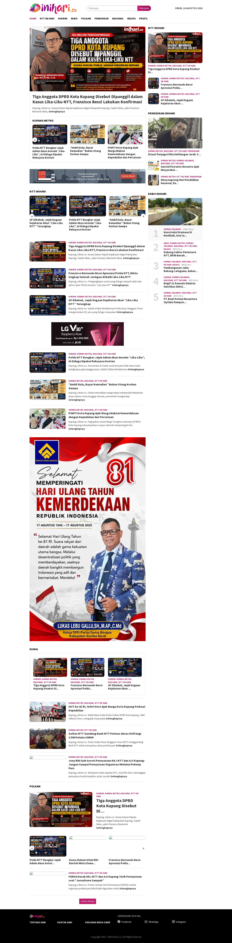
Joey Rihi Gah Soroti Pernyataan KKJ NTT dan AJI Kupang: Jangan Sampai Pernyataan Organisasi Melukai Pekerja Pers (107, 764)
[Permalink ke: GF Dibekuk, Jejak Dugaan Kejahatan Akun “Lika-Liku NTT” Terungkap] (125, 667)
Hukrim (72, 242)
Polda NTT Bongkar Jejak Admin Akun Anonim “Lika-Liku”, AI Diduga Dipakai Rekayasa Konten (48, 152)
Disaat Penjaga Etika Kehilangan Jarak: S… (174, 154)
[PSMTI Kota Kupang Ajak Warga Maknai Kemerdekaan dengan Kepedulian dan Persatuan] (125, 134)
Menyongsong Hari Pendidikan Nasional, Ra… (180, 181)
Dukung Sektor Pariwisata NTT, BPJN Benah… (180, 254)
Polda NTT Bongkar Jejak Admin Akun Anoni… (45, 861)
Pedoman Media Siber (97, 922)
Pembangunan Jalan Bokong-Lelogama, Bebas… (181, 269)
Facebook (126, 921)
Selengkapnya (57, 111)
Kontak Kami (64, 922)
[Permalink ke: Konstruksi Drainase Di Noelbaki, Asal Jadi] (175, 211)
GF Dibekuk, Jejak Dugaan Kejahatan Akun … (124, 687)
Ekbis (166, 243)
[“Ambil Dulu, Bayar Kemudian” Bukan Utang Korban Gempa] (87, 134)
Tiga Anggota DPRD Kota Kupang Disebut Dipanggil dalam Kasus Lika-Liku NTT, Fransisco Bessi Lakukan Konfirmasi (87, 99)
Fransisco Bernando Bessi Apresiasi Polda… (86, 687)
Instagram (181, 921)
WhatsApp (153, 921)
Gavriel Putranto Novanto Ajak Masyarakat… (180, 168)
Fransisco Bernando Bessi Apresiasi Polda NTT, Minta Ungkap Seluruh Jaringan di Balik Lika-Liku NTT (103, 275)
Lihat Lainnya (87, 901)
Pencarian (144, 8)
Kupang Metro (84, 242)
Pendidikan (193, 151)
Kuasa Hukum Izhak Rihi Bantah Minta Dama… (83, 861)
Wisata (167, 249)
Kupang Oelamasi (185, 160)
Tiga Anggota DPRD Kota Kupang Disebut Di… (48, 687)
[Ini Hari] (53, 8)
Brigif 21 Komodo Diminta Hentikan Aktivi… (179, 285)
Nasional (97, 242)
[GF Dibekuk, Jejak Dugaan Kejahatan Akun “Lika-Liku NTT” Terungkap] (48, 206)
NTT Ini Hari (109, 242)
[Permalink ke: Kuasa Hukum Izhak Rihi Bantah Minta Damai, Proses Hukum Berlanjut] (87, 846)
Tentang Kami (38, 922)
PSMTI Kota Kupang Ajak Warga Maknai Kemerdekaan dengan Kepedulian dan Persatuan (124, 152)
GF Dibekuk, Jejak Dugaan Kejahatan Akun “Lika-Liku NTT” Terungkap (46, 223)
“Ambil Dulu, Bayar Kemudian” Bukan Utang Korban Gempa (85, 151)
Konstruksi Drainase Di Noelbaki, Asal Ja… (178, 234)
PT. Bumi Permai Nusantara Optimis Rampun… (180, 301)
